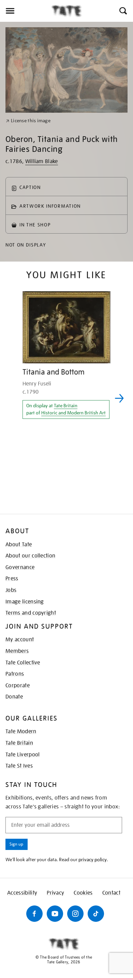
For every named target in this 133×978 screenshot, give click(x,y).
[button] (122, 11)
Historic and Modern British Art (73, 413)
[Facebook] (34, 913)
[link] (28, 121)
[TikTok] (96, 913)
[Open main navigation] (25, 11)
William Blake (41, 161)
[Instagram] (75, 913)
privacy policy (92, 859)
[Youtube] (55, 913)
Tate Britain (65, 406)
